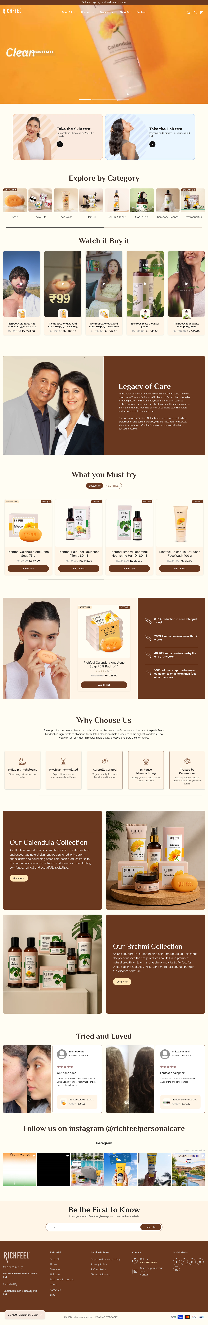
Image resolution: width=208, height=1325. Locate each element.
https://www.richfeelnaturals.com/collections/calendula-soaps (31, 6)
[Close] (41, 1315)
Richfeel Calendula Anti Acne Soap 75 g (28, 553)
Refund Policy (99, 1269)
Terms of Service (100, 1274)
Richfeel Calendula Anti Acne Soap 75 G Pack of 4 (104, 664)
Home (53, 1264)
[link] (19, 1169)
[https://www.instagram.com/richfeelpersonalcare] (192, 1261)
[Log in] (195, 12)
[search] (188, 12)
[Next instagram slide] (200, 1169)
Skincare (55, 1269)
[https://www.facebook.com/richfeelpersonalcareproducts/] (176, 1261)
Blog (52, 1294)
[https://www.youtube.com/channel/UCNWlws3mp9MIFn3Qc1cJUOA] (200, 1261)
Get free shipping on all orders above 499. (104, 2)
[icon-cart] (201, 12)
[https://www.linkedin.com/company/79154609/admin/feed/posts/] (176, 1269)
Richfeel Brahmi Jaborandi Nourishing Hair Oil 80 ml (129, 553)
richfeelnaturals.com (83, 1317)
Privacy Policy (99, 1264)
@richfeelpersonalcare (145, 1128)
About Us (55, 1289)
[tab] (85, 99)
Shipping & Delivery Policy (105, 1259)
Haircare (55, 1274)
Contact (144, 1274)
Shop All (55, 1259)
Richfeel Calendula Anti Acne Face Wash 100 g (179, 553)
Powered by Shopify (106, 1317)
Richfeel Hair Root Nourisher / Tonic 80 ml (79, 553)
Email (54, 1227)
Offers (53, 1284)
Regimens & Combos (62, 1279)
